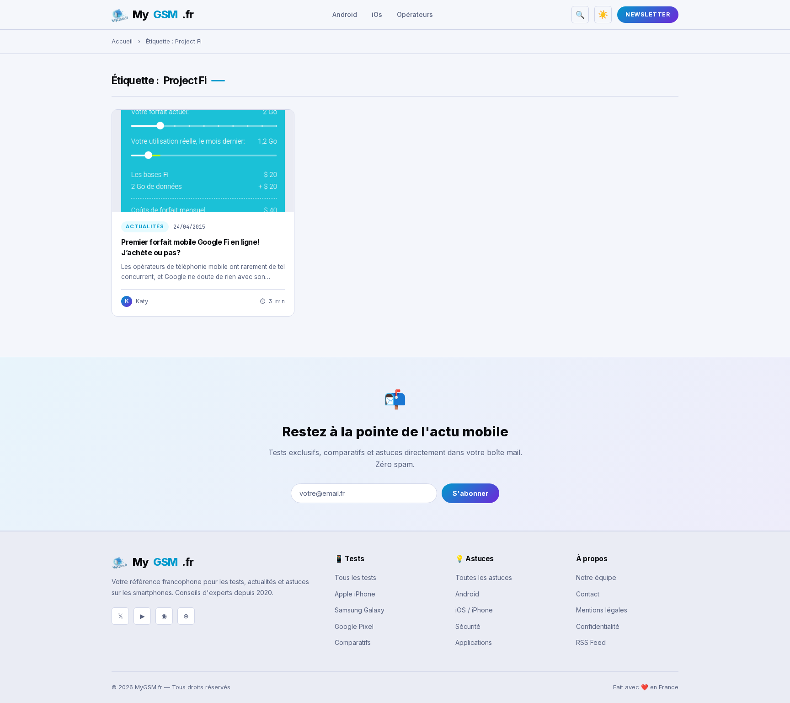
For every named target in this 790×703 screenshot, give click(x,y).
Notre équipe (596, 577)
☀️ (603, 14)
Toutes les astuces (483, 577)
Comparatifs (353, 642)
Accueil (122, 41)
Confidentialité (597, 626)
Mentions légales (601, 610)
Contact (587, 594)
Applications (473, 642)
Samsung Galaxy (359, 610)
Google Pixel (354, 626)
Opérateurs (415, 14)
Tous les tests (355, 577)
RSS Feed (591, 642)
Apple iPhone (355, 594)
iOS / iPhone (474, 610)
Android (344, 14)
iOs (377, 14)
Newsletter (647, 14)
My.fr (163, 14)
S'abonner (470, 493)
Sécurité (467, 626)
